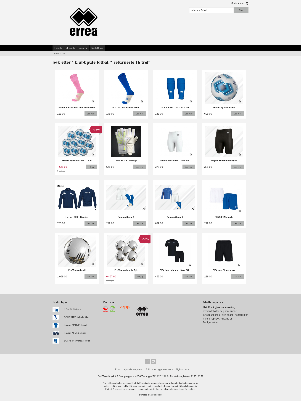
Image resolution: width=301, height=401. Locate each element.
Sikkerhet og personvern (159, 369)
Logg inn (83, 48)
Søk (241, 10)
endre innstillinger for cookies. (182, 389)
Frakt (118, 369)
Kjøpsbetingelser (133, 369)
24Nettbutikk (156, 395)
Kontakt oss (97, 48)
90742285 (162, 376)
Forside (58, 48)
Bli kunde (70, 48)
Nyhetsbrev (182, 369)
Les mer (160, 389)
